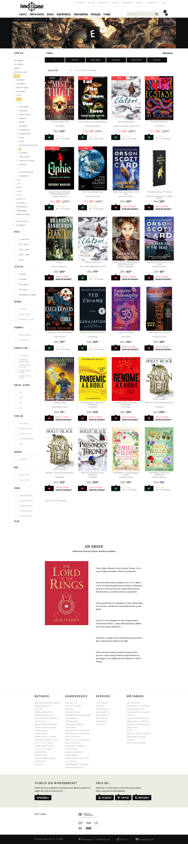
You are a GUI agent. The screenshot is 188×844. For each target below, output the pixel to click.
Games (50, 14)
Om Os (129, 730)
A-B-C (19, 95)
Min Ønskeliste (103, 709)
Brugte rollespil (73, 743)
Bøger (33, 20)
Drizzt (21, 137)
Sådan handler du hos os (77, 758)
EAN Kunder (70, 727)
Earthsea (23, 153)
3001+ (21, 260)
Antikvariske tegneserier (77, 733)
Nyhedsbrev (101, 721)
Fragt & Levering (73, 706)
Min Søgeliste (102, 715)
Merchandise (64, 14)
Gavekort (139, 3)
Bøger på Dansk (23, 214)
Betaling (69, 709)
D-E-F (41, 20)
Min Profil (100, 706)
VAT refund (70, 761)
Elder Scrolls (24, 156)
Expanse (22, 164)
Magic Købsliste (72, 736)
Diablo (22, 122)
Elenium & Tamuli (26, 160)
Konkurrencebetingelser (138, 724)
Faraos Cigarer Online (45, 758)
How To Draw (22, 221)
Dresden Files (24, 133)
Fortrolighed (71, 721)
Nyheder (23, 279)
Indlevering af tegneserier (78, 730)
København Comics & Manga (47, 703)
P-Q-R (19, 191)
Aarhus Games (41, 730)
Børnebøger (22, 210)
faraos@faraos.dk (145, 839)
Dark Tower (24, 106)
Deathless (23, 110)
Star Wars (21, 203)
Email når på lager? (130, 209)
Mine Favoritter (103, 712)
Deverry (22, 118)
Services (103, 696)
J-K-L (19, 183)
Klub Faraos (80, 3)
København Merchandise (46, 724)
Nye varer (23, 284)
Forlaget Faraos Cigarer (138, 733)
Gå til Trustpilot (41, 814)
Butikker (91, 3)
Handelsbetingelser (74, 724)
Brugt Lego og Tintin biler (77, 740)
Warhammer (22, 206)
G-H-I (19, 179)
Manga (17, 68)
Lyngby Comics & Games (45, 736)
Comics (25, 20)
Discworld (23, 126)
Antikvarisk (37, 14)
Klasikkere (21, 225)
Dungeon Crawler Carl (28, 145)
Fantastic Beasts (26, 172)
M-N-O (19, 187)
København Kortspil (44, 715)
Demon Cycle (24, 114)
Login (164, 3)
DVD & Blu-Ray (20, 72)
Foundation (24, 176)
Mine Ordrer (101, 718)
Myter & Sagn (22, 87)
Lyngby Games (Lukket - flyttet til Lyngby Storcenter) (45, 749)
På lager (23, 289)
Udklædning (81, 14)
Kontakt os (70, 703)
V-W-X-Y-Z (21, 199)
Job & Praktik (133, 703)
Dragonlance (24, 130)
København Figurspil (44, 712)
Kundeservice (127, 3)
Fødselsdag (132, 727)
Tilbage (49, 53)
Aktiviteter (40, 761)
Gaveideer (21, 91)
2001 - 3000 (24, 254)
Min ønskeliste (152, 3)
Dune (21, 141)
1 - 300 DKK (24, 239)
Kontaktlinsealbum (74, 767)
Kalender (115, 3)
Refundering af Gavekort (77, 764)
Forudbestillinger (27, 295)
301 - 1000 (23, 244)
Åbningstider (103, 3)
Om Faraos (135, 696)
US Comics (18, 64)
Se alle (16, 521)
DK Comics (18, 60)
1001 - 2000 (24, 249)
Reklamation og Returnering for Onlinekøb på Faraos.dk (78, 715)
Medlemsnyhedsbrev (136, 743)
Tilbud (22, 274)
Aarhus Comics (41, 733)
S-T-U (19, 195)
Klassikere (21, 83)
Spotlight (21, 80)
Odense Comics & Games (45, 727)
